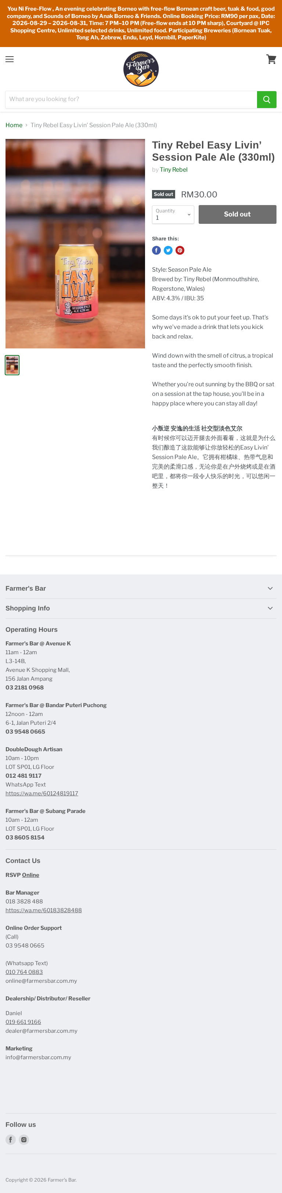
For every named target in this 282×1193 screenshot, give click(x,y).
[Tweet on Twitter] (168, 250)
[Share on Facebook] (156, 250)
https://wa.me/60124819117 (42, 793)
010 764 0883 (24, 972)
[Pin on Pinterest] (180, 250)
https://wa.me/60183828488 (44, 910)
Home (14, 125)
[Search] (266, 99)
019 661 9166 (23, 1022)
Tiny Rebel (174, 169)
